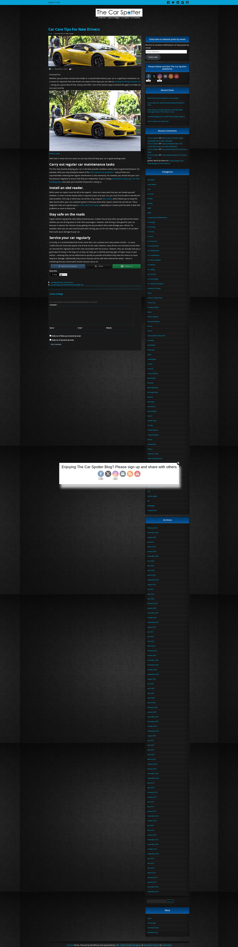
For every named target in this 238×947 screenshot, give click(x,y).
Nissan (149, 416)
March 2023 (151, 575)
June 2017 (150, 802)
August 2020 (151, 679)
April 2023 (150, 570)
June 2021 (150, 636)
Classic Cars (151, 303)
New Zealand (151, 411)
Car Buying (151, 222)
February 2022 (152, 603)
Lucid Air (150, 369)
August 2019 (151, 736)
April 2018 (150, 788)
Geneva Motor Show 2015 (156, 336)
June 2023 (150, 561)
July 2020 (150, 684)
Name (52, 328)
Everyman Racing (153, 321)
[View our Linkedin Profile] (178, 3)
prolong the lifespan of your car (127, 81)
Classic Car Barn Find (154, 298)
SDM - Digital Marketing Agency (128, 945)
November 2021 (153, 613)
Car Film (150, 236)
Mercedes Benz (152, 388)
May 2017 (150, 807)
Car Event (150, 232)
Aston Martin (151, 184)
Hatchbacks (151, 345)
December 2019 (153, 717)
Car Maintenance (57, 282)
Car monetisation (153, 255)
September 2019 (153, 731)
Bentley (150, 199)
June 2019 (150, 745)
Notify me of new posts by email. (63, 340)
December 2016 (153, 816)
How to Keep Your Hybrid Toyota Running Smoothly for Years (166, 104)
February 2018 (152, 792)
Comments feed (152, 928)
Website (109, 328)
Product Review (152, 430)
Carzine (70, 945)
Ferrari (149, 326)
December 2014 (153, 887)
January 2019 (151, 769)
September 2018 (153, 778)
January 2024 (151, 551)
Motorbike (150, 402)
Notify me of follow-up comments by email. (66, 336)
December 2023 (153, 556)
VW (148, 501)
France (149, 331)
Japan (149, 354)
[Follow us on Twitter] (173, 3)
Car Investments (153, 246)
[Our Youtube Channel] (187, 3)
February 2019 (152, 764)
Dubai (149, 312)
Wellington (151, 506)
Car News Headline (154, 260)
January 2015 (151, 882)
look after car (78, 285)
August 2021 (151, 627)
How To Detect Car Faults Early (158, 121)
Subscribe (153, 57)
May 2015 (150, 863)
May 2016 (150, 830)
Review (149, 440)
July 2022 (150, 589)
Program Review (153, 435)
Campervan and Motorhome (157, 217)
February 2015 (152, 877)
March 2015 (151, 873)
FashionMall (166, 945)
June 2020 (150, 688)
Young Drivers (152, 510)
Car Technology (152, 279)
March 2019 (151, 759)
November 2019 (153, 721)
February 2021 (152, 651)
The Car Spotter (152, 138)
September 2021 (153, 622)
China (149, 293)
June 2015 (150, 858)
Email (80, 328)
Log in (149, 918)
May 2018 (150, 783)
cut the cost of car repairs (89, 205)
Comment (54, 305)
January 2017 (151, 811)
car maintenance (66, 285)
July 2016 (150, 825)
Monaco (150, 397)
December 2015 (153, 840)
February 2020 (152, 707)
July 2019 (150, 740)
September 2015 (153, 854)
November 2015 (153, 844)
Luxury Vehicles (152, 373)
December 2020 (153, 660)
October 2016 (152, 821)
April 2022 (150, 599)
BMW (149, 208)
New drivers (68, 282)
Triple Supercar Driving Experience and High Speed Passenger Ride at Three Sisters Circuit (165, 111)
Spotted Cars (151, 444)
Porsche (150, 425)
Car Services (151, 274)
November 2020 (153, 665)
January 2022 (151, 608)
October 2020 (152, 670)
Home (50, 33)
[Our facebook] (168, 3)
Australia (150, 194)
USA (148, 491)
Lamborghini (151, 359)
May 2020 (150, 693)
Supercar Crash (152, 454)
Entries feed (151, 923)
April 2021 (150, 641)
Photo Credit (54, 153)
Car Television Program (155, 284)
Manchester (151, 378)
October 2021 (152, 618)
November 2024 (153, 533)
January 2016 (151, 835)
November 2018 (153, 773)
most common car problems (101, 172)
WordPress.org (152, 932)
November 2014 (153, 892)
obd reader (107, 199)
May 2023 (150, 566)
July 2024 (150, 542)
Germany (150, 340)
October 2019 (152, 726)
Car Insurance (152, 241)
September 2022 (153, 580)
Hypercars (151, 350)
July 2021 (150, 632)
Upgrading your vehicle (155, 487)
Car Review (151, 265)
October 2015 (152, 849)
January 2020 (151, 712)
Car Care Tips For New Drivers (74, 29)
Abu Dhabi (151, 180)
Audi (148, 189)
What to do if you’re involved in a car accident (162, 98)
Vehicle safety (152, 496)
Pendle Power (152, 421)
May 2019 (150, 750)
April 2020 (150, 698)
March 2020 (151, 703)
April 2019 (150, 755)
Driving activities (153, 307)
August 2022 (151, 584)
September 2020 (153, 674)
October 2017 (152, 797)
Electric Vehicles (153, 317)
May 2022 (150, 594)
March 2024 (151, 547)
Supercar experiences (155, 458)
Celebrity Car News (154, 288)
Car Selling (151, 270)
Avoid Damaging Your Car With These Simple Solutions (166, 117)
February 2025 (152, 528)
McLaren (150, 383)
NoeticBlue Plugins (151, 945)
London (149, 364)
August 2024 (151, 537)
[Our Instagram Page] (182, 3)
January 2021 (151, 655)
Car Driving (151, 227)
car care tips (55, 285)
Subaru (149, 449)
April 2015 (150, 868)
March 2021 (151, 646)
